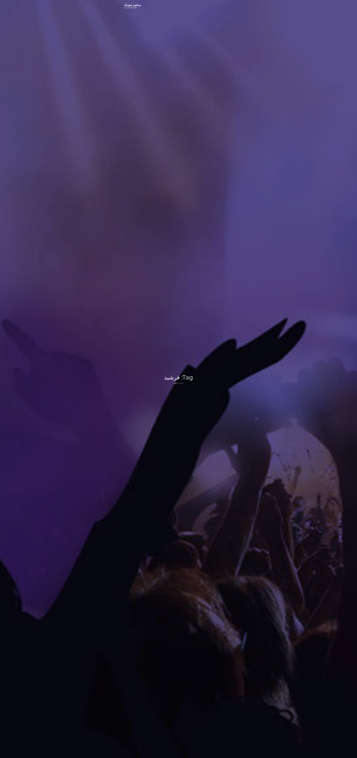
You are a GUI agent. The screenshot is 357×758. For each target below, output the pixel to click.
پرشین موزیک (132, 5)
